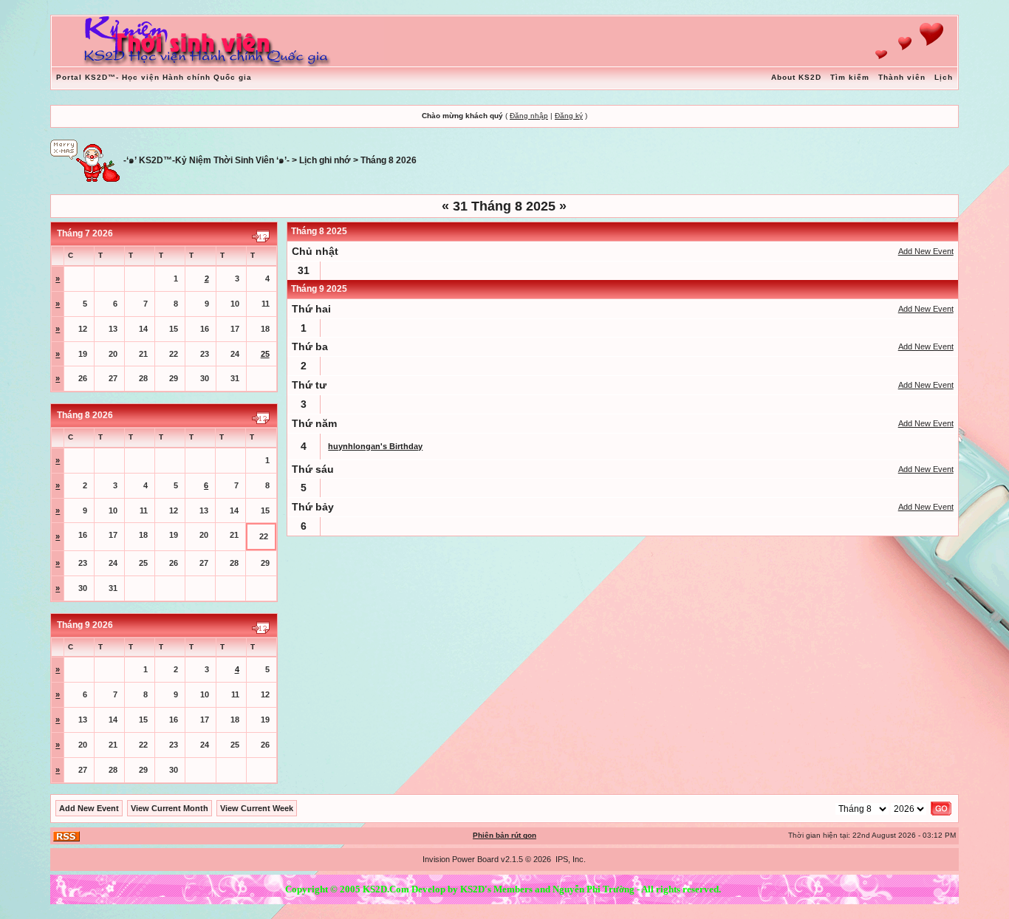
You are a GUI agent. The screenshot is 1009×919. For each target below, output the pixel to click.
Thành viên (902, 77)
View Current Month (169, 808)
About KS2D (796, 77)
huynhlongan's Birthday (375, 446)
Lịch (943, 77)
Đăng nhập (529, 116)
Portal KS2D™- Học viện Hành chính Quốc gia (154, 77)
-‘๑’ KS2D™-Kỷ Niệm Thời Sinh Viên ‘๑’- (206, 160)
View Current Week (256, 808)
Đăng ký (569, 116)
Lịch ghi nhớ (325, 160)
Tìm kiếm (849, 77)
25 (265, 353)
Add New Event (926, 251)
